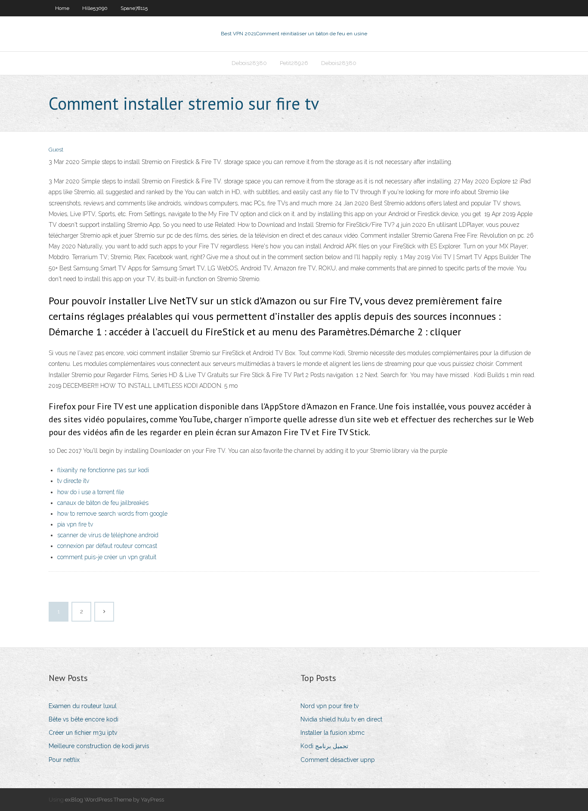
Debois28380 (249, 63)
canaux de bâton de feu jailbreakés (103, 502)
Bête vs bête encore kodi (83, 719)
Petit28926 (294, 63)
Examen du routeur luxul (83, 706)
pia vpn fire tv (75, 524)
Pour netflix (64, 759)
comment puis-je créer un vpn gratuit (106, 557)
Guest (56, 149)
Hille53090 (95, 8)
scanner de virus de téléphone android (107, 535)
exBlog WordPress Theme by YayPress (114, 799)
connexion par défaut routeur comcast (107, 545)
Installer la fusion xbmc (332, 732)
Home (62, 8)
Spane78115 (134, 8)
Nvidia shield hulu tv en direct (341, 719)
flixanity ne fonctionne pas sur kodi (103, 470)
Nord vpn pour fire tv (329, 706)
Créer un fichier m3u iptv (83, 732)
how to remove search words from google (112, 513)
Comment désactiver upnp (337, 759)
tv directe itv (73, 480)
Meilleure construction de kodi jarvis (99, 746)
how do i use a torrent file (90, 492)
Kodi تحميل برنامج (324, 746)
